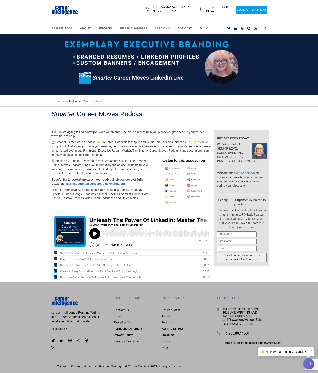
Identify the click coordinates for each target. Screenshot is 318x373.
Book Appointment (251, 9)
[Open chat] (308, 363)
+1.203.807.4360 (236, 333)
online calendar (246, 173)
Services (105, 28)
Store (117, 316)
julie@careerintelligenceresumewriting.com (94, 183)
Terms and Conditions (128, 328)
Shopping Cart (123, 322)
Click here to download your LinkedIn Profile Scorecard (242, 257)
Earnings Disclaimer (127, 341)
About (85, 28)
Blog (204, 28)
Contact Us (121, 309)
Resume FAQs (62, 28)
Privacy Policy (123, 334)
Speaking (162, 28)
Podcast (184, 28)
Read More (58, 328)
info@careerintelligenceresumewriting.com (253, 342)
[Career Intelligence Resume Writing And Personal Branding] (76, 301)
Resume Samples (133, 28)
